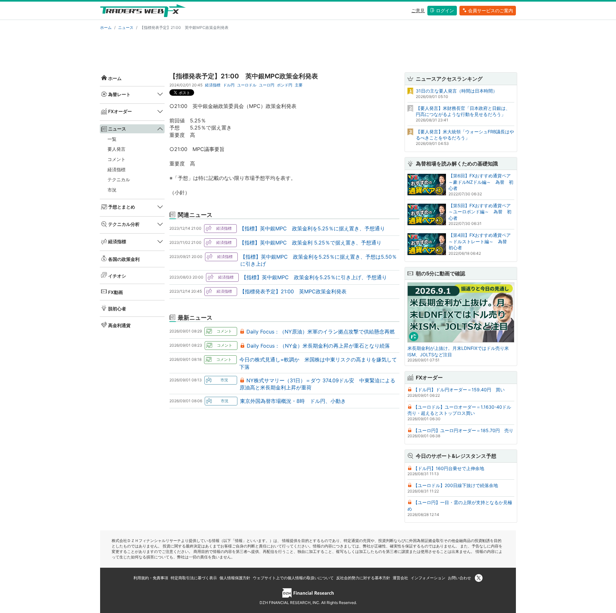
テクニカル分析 (124, 224)
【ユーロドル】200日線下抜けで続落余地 (455, 485)
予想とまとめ (121, 206)
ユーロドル (246, 85)
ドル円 (229, 85)
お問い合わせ (459, 577)
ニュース (125, 27)
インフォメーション (428, 577)
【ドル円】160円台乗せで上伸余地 (448, 468)
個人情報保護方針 (234, 577)
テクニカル (118, 179)
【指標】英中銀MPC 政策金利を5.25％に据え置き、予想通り (312, 228)
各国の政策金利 (124, 259)
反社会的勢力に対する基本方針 (363, 577)
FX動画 (115, 292)
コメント (116, 159)
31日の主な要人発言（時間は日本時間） (456, 90)
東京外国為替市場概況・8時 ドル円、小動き (293, 401)
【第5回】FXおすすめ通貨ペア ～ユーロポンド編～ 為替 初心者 (482, 212)
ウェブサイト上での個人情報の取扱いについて (293, 577)
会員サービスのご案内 (490, 10)
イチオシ (117, 276)
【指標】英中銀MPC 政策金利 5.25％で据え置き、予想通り (310, 242)
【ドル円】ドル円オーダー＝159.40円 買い (459, 389)
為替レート (119, 94)
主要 (299, 85)
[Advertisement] (308, 50)
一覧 (111, 139)
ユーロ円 (266, 85)
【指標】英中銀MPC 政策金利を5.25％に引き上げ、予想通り (314, 277)
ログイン (445, 10)
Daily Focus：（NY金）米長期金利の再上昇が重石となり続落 (318, 345)
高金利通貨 (119, 325)
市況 (111, 189)
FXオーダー (120, 111)
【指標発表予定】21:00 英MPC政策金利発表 (293, 291)
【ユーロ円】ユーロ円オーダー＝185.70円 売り (463, 430)
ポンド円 (284, 85)
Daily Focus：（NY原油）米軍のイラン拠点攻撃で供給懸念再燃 (320, 331)
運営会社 (400, 577)
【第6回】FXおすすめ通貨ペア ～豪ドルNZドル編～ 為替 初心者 (482, 182)
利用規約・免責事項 (150, 577)
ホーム (106, 27)
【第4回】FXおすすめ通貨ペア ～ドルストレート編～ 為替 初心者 (482, 241)
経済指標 (116, 169)
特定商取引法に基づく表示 (194, 577)
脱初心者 (117, 308)
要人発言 (116, 149)
